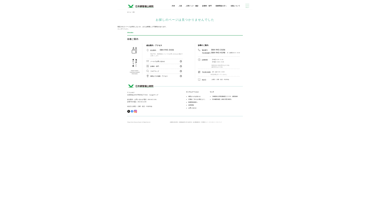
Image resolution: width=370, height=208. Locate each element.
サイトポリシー (212, 122)
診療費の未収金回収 (174, 122)
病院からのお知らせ (194, 96)
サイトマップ (219, 122)
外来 (173, 6)
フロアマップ (154, 71)
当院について (235, 6)
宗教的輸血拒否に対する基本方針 (185, 122)
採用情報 (191, 105)
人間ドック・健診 (192, 6)
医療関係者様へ (193, 102)
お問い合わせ (192, 108)
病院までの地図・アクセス (159, 76)
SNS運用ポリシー (204, 122)
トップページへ (123, 29)
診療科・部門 (207, 6)
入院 (180, 6)
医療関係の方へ (221, 6)
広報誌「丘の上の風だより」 (197, 99)
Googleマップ (153, 95)
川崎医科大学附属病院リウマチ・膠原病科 (225, 96)
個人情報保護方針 (196, 122)
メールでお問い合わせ (157, 61)
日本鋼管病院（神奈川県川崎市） (222, 99)
